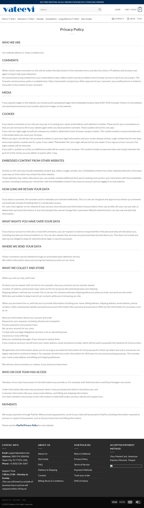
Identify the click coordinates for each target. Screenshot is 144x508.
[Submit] (99, 9)
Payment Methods (83, 469)
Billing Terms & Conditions (51, 480)
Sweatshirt (51, 18)
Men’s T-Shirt (9, 18)
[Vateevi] (18, 9)
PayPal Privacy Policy (27, 425)
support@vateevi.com (19, 452)
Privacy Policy (81, 459)
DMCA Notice (81, 480)
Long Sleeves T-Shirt (69, 18)
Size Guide (86, 18)
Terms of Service (82, 464)
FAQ (40, 464)
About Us (42, 453)
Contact (42, 475)
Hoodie (40, 18)
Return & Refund (82, 453)
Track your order (82, 475)
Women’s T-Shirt (26, 18)
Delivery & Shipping (47, 469)
